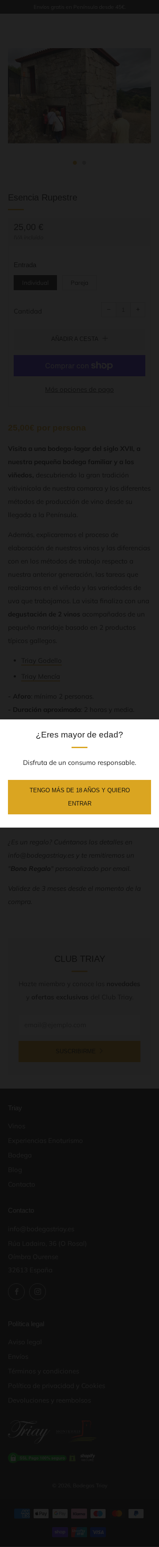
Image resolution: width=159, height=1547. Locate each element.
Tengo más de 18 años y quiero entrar (80, 797)
